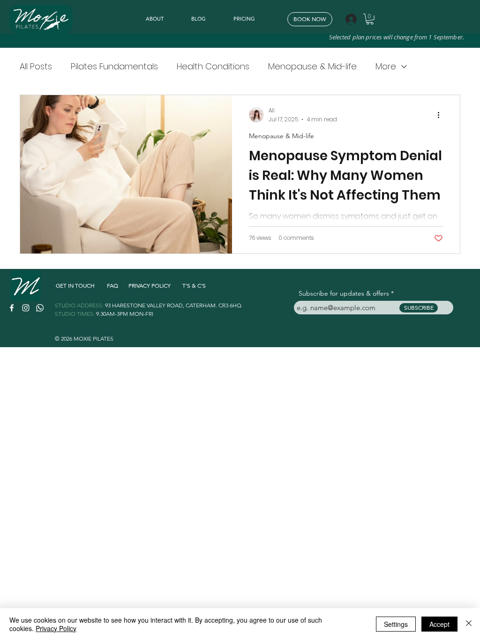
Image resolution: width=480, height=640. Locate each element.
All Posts (36, 66)
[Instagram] (25, 308)
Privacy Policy (56, 628)
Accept (439, 624)
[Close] (468, 624)
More (385, 66)
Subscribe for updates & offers (344, 293)
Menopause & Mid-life (312, 66)
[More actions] (441, 114)
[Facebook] (11, 308)
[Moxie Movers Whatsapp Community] (40, 308)
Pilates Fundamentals (114, 66)
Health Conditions (213, 66)
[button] (369, 19)
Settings (396, 624)
